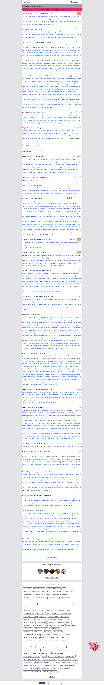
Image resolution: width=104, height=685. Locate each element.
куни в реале (41, 423)
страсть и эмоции (37, 302)
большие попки (67, 66)
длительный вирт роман (43, 276)
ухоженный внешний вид (41, 505)
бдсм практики (64, 616)
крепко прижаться (50, 79)
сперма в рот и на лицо (29, 224)
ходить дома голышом (73, 410)
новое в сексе (66, 60)
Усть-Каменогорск (36, 177)
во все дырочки (36, 97)
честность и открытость (34, 346)
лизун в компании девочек (59, 436)
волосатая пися (27, 431)
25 (27, 42)
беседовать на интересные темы (60, 668)
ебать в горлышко (64, 120)
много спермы (42, 619)
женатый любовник (33, 366)
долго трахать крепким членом (37, 102)
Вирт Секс (31, 42)
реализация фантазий (59, 377)
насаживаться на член (41, 490)
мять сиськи (45, 123)
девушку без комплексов (38, 81)
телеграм (53, 402)
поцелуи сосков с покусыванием (60, 55)
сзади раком (26, 99)
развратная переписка (35, 63)
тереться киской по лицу (53, 428)
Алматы (31, 128)
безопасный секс (57, 516)
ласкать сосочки (59, 361)
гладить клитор (27, 377)
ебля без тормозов (71, 281)
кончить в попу (67, 333)
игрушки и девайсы (37, 167)
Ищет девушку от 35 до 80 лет (43, 472)
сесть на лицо (47, 420)
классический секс (40, 117)
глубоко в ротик (42, 485)
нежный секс (72, 16)
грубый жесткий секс (32, 120)
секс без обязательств (29, 16)
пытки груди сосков (37, 99)
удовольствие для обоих (57, 19)
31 (27, 407)
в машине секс (31, 193)
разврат (67, 327)
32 (28, 539)
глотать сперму (63, 203)
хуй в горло (57, 37)
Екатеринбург (32, 146)
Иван (23, 185)
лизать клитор (60, 206)
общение (69, 317)
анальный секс (42, 16)
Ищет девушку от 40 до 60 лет (45, 539)
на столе (40, 413)
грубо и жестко (43, 369)
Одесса (30, 472)
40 (27, 495)
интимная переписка (32, 521)
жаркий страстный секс (60, 58)
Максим (24, 177)
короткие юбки (46, 591)
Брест (32, 239)
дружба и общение (50, 203)
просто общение (67, 89)
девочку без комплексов (67, 224)
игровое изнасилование (57, 94)
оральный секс (53, 16)
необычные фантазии (57, 284)
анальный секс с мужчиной (43, 477)
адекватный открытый (29, 413)
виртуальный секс (28, 299)
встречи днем (40, 418)
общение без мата (42, 549)
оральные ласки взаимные (42, 229)
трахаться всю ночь (52, 278)
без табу (39, 162)
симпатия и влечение (29, 384)
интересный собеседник (30, 258)
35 (27, 198)
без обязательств (27, 79)
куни (43, 115)
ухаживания (73, 221)
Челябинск (31, 353)
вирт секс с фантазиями (68, 47)
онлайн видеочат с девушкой (52, 9)
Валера (24, 271)
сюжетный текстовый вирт (64, 286)
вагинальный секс (64, 335)
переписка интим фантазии (43, 58)
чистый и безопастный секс (68, 521)
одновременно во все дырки (71, 374)
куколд (72, 50)
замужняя (45, 97)
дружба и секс (60, 164)
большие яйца (32, 369)
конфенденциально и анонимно (48, 224)
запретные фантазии (51, 167)
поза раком (60, 464)
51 (27, 13)
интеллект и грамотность (38, 89)
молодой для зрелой (54, 104)
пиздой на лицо (69, 369)
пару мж (44, 219)
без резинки (69, 284)
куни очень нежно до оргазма (66, 79)
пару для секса (64, 219)
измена (42, 521)
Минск (30, 185)
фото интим (30, 55)
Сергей (24, 112)
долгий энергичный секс (70, 92)
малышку (40, 193)
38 (28, 296)
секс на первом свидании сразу (37, 379)
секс (47, 115)
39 (27, 146)
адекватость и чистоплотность (62, 172)
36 (28, 177)
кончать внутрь (73, 420)
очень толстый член (45, 107)
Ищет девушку (38, 29)
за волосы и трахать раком (67, 289)
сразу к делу (30, 402)
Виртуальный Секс (35, 271)
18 (27, 510)
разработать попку (38, 371)
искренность (56, 547)
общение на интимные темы (35, 209)
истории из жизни (61, 260)
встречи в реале (69, 395)
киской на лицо (38, 431)
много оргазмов (48, 86)
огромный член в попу (68, 102)
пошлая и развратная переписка (69, 227)
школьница (32, 37)
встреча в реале (27, 518)
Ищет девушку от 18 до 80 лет (44, 42)
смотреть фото (46, 325)
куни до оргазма (51, 34)
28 (28, 112)
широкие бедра (49, 193)
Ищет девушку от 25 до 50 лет (42, 495)
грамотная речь (27, 229)
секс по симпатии (55, 115)
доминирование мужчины (69, 340)
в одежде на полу (63, 258)
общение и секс (65, 454)
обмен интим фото (52, 45)
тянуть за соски (32, 426)
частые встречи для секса (53, 99)
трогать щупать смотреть (37, 395)
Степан (24, 539)
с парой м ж (49, 361)
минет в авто (53, 482)
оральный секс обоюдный (30, 547)
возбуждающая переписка (48, 120)
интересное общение (47, 356)
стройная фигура (71, 19)
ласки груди (41, 216)
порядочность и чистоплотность (40, 71)
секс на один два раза (54, 333)
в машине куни (43, 426)
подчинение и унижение (55, 81)
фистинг (50, 32)
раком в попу (49, 371)
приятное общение (65, 45)
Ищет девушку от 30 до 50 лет (44, 76)
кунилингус (25, 446)
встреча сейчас (27, 505)
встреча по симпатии (29, 172)
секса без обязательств (57, 317)
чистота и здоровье (52, 521)
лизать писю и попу (70, 423)
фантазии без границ (38, 34)
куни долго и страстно (75, 446)
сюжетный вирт (54, 219)
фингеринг (61, 214)
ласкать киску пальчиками (36, 361)
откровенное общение (33, 50)
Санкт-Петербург (33, 451)
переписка (38, 322)
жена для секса (31, 531)
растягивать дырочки (60, 420)
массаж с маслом (69, 358)
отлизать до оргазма (62, 418)
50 (27, 29)
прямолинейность (60, 307)
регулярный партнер (61, 21)
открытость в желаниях (69, 302)
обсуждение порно (49, 63)
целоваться (26, 456)
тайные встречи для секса (55, 211)
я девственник (73, 513)
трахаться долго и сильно (71, 304)
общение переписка (28, 242)
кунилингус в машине (40, 400)
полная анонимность (64, 659)
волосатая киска (61, 338)
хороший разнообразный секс (53, 358)
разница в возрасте (71, 159)
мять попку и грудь (56, 123)
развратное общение (42, 55)
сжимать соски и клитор (34, 266)
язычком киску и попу (29, 423)
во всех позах (69, 32)
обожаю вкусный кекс (62, 50)
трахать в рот (26, 302)
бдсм (62, 159)
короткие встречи (52, 601)
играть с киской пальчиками (35, 428)
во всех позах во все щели (42, 281)
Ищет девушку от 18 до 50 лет (43, 389)
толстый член (50, 418)
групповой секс (49, 320)
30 (27, 128)
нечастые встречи (53, 242)
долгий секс (30, 84)
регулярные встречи (50, 133)
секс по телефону (57, 255)
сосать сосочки (41, 66)
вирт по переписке (52, 188)
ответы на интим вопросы (58, 68)
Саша (24, 13)
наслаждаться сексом (71, 97)
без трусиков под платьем (54, 423)
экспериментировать (54, 66)
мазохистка (52, 169)
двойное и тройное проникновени (38, 68)
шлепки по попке (33, 21)
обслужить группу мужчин (45, 260)
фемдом (53, 273)
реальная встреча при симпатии (57, 232)
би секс (43, 201)
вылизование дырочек (62, 320)
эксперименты (76, 327)
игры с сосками (70, 464)
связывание (26, 188)
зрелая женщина (31, 216)
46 (27, 451)
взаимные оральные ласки (63, 542)
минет (30, 320)
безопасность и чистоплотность (41, 136)
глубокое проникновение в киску (58, 379)
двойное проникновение (57, 53)
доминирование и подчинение (44, 206)
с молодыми (53, 503)
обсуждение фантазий (58, 364)
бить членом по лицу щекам (70, 413)
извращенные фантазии (72, 211)
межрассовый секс (55, 60)
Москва (30, 13)
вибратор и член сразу (36, 374)
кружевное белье (70, 415)
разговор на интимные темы (66, 273)
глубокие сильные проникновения (61, 505)
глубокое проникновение (45, 37)
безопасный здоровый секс (45, 529)
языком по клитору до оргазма (69, 467)
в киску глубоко (71, 94)
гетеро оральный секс (51, 397)
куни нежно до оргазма (39, 338)
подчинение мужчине (36, 340)
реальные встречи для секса (39, 19)
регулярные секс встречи (47, 464)
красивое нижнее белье (29, 415)
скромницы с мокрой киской (71, 428)
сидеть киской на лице (35, 420)
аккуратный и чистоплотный (44, 24)
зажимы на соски (71, 167)
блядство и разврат (46, 307)
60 (27, 389)
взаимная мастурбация (30, 610)
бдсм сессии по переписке (56, 322)
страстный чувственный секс (64, 86)
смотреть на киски (48, 50)
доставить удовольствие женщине (33, 45)
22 (28, 76)
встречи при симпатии (46, 138)
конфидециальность (69, 37)
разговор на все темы (63, 209)
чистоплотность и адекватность (67, 169)
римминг (40, 474)
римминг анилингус (45, 462)
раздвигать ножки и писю (53, 374)
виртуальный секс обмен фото (32, 659)
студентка (62, 167)
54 (27, 353)
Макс (23, 42)
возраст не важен (42, 60)
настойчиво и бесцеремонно (64, 84)
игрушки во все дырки (44, 172)
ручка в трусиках (34, 436)
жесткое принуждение (56, 369)
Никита (24, 76)
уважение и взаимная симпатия (36, 232)
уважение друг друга (47, 21)
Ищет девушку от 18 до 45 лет (43, 13)
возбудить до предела (29, 94)
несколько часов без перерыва (61, 594)
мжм (23, 115)
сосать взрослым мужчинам (60, 343)
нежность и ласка (27, 206)
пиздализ (51, 485)
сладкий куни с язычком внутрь (39, 433)
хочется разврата (39, 47)
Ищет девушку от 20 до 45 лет (45, 296)
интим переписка (66, 598)
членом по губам (58, 415)
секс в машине (64, 392)
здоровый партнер (55, 426)
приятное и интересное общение (63, 136)
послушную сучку (34, 123)
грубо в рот (30, 24)
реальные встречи (54, 159)
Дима (24, 29)
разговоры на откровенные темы (67, 63)
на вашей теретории (42, 402)
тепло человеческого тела (67, 397)
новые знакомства (71, 164)
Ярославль (32, 112)
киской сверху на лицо (59, 71)
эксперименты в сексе (42, 284)
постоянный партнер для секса (68, 133)
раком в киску (45, 436)
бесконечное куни (52, 438)
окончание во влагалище (49, 366)
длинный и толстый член (30, 107)
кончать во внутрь (57, 500)
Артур (24, 128)
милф (45, 169)
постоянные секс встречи (60, 513)
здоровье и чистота (65, 531)
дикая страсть (27, 588)
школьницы (26, 167)
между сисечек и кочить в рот (71, 104)
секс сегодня (38, 518)
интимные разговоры (39, 221)
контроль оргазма (58, 281)
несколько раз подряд (56, 97)
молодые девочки (28, 164)
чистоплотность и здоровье (37, 104)
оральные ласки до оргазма (48, 214)
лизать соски (31, 60)
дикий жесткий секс (54, 102)
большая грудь (73, 203)
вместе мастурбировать (30, 214)
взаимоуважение (45, 547)
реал (63, 115)
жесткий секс (63, 16)
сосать (74, 356)
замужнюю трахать (73, 485)
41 (27, 185)
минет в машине (58, 477)
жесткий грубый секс (54, 89)
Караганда (31, 407)
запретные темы (37, 169)
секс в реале (41, 130)
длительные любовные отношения (67, 382)
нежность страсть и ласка (55, 201)
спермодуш (73, 258)
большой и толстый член (36, 92)
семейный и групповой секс (48, 258)
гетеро (45, 322)
